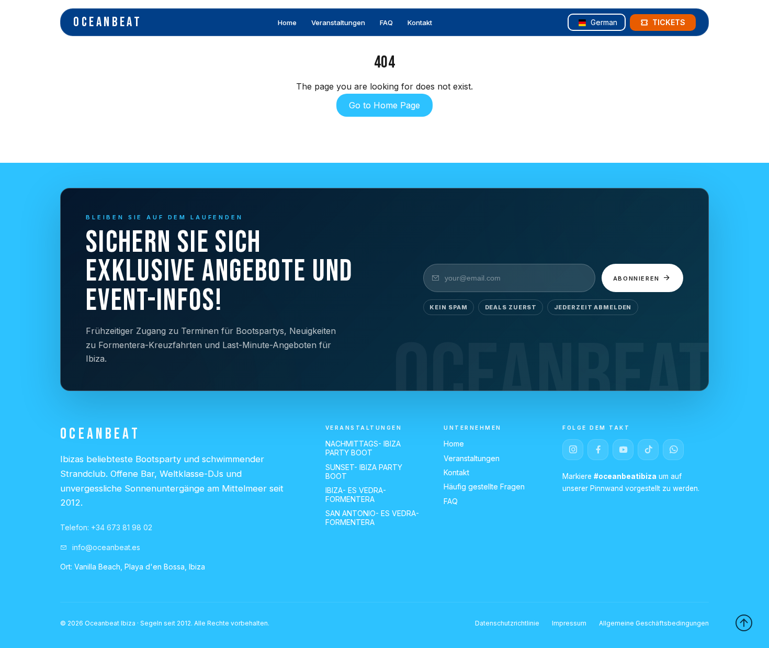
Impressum (569, 623)
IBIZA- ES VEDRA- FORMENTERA (355, 495)
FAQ (386, 23)
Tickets (668, 22)
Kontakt (420, 23)
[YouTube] (623, 449)
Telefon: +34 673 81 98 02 (106, 527)
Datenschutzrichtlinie (507, 623)
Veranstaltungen (338, 23)
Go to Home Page (384, 105)
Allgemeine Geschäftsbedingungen (654, 623)
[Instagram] (572, 449)
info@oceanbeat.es (105, 547)
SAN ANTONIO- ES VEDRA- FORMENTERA (372, 518)
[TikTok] (648, 449)
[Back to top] (744, 623)
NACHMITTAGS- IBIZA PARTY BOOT (363, 448)
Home (287, 23)
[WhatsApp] (673, 449)
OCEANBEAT (107, 22)
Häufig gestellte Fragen (484, 486)
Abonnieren (637, 278)
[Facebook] (597, 449)
